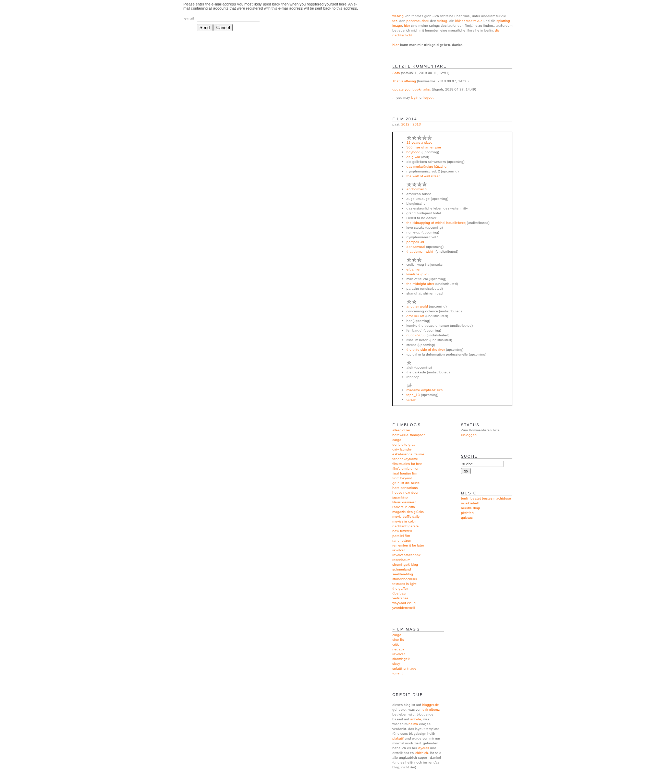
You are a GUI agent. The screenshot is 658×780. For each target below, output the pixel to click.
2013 (417, 124)
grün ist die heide (406, 483)
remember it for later (408, 545)
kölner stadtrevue (469, 21)
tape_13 (413, 395)
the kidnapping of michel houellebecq (436, 223)
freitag (442, 21)
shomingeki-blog (405, 564)
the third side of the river (425, 349)
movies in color (404, 521)
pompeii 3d (415, 242)
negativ (398, 649)
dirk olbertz (431, 709)
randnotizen (401, 540)
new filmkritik (402, 531)
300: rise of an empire (423, 147)
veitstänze (400, 598)
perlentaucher (417, 21)
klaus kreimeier (404, 502)
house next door (405, 492)
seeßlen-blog (402, 574)
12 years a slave (419, 142)
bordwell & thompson (409, 435)
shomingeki (401, 659)
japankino (400, 497)
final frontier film (404, 473)
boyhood (413, 152)
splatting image (404, 668)
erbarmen (414, 269)
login (414, 97)
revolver (398, 550)
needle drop (470, 508)
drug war (413, 157)
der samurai (415, 247)
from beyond (402, 478)
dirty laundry (402, 449)
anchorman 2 (416, 189)
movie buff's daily (405, 516)
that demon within (420, 251)
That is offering (404, 81)
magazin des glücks (408, 512)
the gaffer (400, 588)
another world (417, 306)
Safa (396, 73)
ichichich (421, 753)
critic (395, 644)
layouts (423, 748)
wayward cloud (404, 603)
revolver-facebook (406, 555)
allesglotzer (401, 430)
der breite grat (403, 444)
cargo (396, 440)
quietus (467, 517)
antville (415, 719)
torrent (397, 673)
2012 (405, 124)
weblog (398, 16)
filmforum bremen (405, 468)
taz (394, 21)
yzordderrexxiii (403, 608)
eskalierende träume (408, 454)
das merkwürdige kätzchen (427, 166)
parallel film (401, 536)
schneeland (401, 569)
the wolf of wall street (423, 176)
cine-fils (398, 639)
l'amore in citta (403, 507)
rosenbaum (401, 560)
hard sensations (405, 488)
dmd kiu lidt (415, 316)
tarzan (411, 399)
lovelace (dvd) (417, 274)
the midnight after (420, 284)
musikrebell (469, 503)
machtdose (502, 498)
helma (413, 724)
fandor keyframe (405, 459)
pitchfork (467, 513)
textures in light (404, 584)
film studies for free (407, 464)
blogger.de (430, 705)
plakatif (398, 738)
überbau (399, 593)
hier (407, 25)
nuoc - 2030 (416, 335)
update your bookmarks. (411, 89)
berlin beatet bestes (476, 498)
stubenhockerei (404, 579)
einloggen (469, 435)
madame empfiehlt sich (424, 390)
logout (429, 97)
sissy (396, 663)
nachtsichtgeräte (405, 526)
